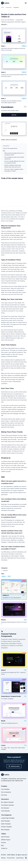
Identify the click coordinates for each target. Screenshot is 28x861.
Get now (14, 115)
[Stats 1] (14, 36)
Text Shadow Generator (7, 805)
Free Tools (4, 795)
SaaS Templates (5, 821)
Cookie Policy (20, 858)
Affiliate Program (5, 839)
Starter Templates (6, 824)
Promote (3, 842)
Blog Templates (5, 829)
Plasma (3, 620)
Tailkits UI (6, 595)
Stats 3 (3, 98)
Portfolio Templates (6, 826)
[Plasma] (14, 609)
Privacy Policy (11, 858)
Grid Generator (5, 808)
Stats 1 (3, 46)
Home (2, 7)
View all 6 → (4, 24)
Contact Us (4, 848)
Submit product (15, 766)
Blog (2, 845)
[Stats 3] (14, 88)
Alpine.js (4, 576)
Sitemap (3, 858)
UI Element (5, 570)
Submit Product (5, 836)
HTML (9, 576)
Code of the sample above (10, 148)
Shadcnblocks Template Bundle (11, 696)
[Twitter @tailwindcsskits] (26, 858)
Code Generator (5, 811)
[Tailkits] (5, 3)
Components (9, 7)
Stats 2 (3, 72)
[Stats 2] (14, 62)
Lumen (3, 745)
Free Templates (5, 789)
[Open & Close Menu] (26, 3)
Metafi (3, 721)
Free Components (6, 792)
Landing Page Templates (7, 818)
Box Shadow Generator (7, 802)
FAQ (4, 151)
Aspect (3, 670)
